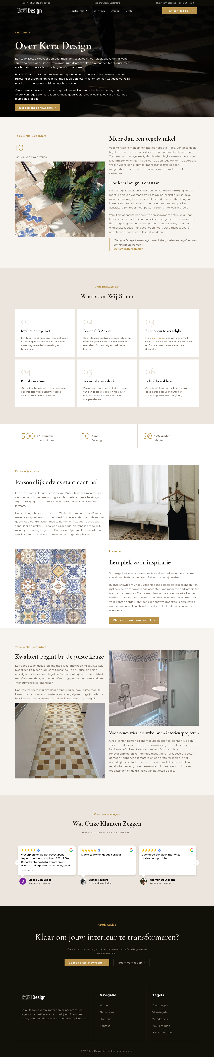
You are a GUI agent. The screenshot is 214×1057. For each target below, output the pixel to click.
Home (104, 1005)
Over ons (116, 10)
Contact (130, 10)
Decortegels (160, 1005)
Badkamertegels (163, 1032)
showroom (158, 338)
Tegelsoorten (77, 10)
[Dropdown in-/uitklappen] (87, 11)
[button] (196, 862)
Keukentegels (161, 1025)
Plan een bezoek (178, 10)
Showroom (99, 10)
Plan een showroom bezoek (132, 620)
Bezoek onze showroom (36, 107)
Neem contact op (130, 962)
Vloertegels (159, 1012)
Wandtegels (160, 1019)
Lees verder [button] (148, 870)
